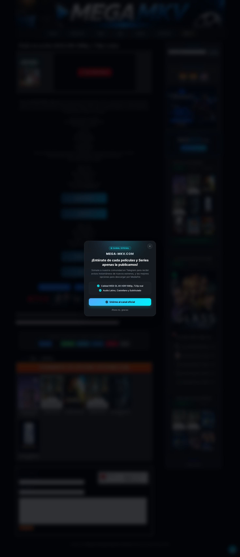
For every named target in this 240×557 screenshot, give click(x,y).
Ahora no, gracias (120, 310)
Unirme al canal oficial (122, 302)
